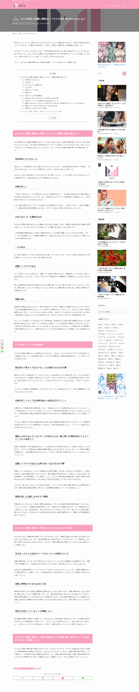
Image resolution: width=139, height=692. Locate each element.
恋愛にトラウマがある (31, 90)
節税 (109, 368)
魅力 (116, 368)
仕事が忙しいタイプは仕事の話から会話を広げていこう (41, 101)
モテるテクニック (114, 346)
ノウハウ (120, 337)
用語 (118, 362)
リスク (119, 349)
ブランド (113, 343)
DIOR (113, 324)
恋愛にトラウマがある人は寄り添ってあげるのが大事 (41, 106)
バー (100, 340)
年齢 (113, 356)
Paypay (108, 327)
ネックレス (111, 337)
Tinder (115, 327)
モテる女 (101, 349)
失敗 (121, 352)
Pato (100, 327)
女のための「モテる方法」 (25, 23)
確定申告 (101, 368)
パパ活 (108, 340)
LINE (120, 324)
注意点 (101, 362)
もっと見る (52, 117)
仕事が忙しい (29, 82)
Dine (107, 324)
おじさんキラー (111, 331)
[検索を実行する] (124, 73)
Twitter (101, 331)
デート (111, 334)
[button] (22, 678)
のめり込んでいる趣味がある (33, 85)
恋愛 (16, 23)
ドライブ (101, 337)
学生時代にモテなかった (32, 80)
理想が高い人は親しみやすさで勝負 (35, 108)
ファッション (103, 343)
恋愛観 (118, 359)
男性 (112, 365)
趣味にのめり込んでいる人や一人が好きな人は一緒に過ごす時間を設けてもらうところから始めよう (55, 103)
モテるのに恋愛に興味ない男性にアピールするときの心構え (42, 111)
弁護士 (120, 356)
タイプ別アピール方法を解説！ (32, 95)
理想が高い (28, 92)
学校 (107, 356)
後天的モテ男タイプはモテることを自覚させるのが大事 (41, 98)
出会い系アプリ (103, 352)
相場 (118, 365)
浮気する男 (110, 362)
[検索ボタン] (124, 5)
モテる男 (37, 23)
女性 (100, 356)
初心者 (113, 352)
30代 (100, 324)
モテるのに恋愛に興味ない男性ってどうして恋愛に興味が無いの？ (44, 77)
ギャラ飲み (102, 334)
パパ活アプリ (117, 340)
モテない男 (102, 346)
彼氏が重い (102, 359)
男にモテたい (103, 365)
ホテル (121, 343)
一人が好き (28, 87)
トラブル (119, 334)
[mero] (19, 5)
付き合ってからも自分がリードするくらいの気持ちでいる (42, 114)
